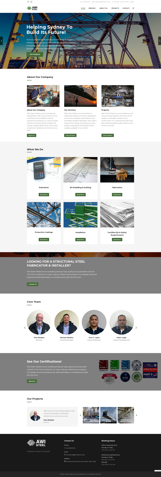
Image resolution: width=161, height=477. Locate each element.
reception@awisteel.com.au (102, 1)
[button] (25, 327)
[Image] (43, 96)
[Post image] (91, 415)
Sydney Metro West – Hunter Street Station (91, 420)
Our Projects (35, 54)
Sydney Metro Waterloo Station (126, 420)
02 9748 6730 (86, 1)
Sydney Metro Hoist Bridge (108, 420)
